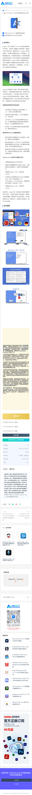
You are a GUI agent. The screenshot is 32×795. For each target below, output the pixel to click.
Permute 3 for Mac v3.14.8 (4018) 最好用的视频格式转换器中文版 (9, 517)
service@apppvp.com (8, 389)
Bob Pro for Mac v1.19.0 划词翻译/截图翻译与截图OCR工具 (9, 544)
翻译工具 (12, 469)
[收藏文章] (9, 504)
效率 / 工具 (19, 10)
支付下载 (16, 435)
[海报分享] (19, 504)
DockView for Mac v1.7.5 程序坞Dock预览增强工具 (23, 516)
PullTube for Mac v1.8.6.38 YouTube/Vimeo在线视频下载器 (20, 664)
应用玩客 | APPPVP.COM (18, 793)
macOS (14, 10)
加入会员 (16, 784)
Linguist (5, 469)
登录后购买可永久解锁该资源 (16, 440)
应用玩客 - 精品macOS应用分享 (11, 494)
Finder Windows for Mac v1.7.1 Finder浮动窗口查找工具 (20, 672)
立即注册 (16, 780)
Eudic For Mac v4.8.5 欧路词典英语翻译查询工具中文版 (23, 544)
